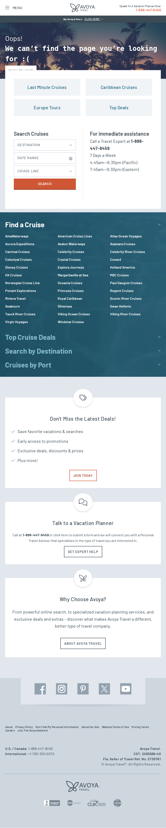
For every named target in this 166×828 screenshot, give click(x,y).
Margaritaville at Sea (73, 275)
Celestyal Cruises (18, 259)
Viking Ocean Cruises (74, 314)
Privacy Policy (24, 726)
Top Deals (119, 107)
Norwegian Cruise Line (22, 283)
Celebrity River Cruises (127, 252)
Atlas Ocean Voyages (126, 236)
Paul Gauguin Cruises (126, 283)
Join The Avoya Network (33, 730)
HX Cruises (13, 275)
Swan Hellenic (120, 306)
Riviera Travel (15, 298)
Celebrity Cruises (71, 252)
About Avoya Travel (83, 643)
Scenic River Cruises (126, 298)
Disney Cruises (16, 267)
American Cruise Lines (75, 236)
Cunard (115, 259)
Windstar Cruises (71, 322)
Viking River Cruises (125, 314)
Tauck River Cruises (20, 314)
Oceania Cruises (70, 283)
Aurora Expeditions (19, 244)
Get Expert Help (83, 551)
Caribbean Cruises (119, 87)
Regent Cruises (122, 290)
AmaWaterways (17, 236)
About (9, 726)
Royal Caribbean (70, 298)
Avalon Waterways (71, 244)
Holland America (122, 267)
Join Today (83, 475)
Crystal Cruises (69, 259)
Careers (10, 730)
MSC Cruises (119, 275)
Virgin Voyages (16, 322)
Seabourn (12, 306)
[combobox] (45, 144)
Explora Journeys (71, 267)
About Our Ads (90, 726)
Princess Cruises (71, 290)
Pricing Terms (140, 726)
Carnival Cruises (17, 252)
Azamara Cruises (122, 244)
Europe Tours (47, 107)
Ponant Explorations (20, 290)
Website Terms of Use (115, 726)
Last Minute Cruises (47, 87)
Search (45, 184)
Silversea (65, 306)
